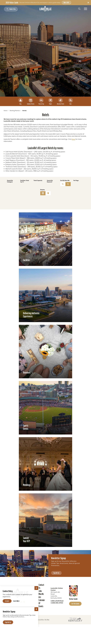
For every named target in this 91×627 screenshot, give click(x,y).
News (71, 104)
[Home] (45, 9)
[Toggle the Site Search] (79, 8)
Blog (20, 104)
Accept (7, 601)
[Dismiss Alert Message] (88, 2)
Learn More (16, 601)
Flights (50, 104)
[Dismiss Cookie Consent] (36, 588)
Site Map (47, 619)
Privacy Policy (40, 619)
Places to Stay (41, 104)
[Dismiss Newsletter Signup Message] (36, 609)
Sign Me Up (56, 573)
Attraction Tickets (60, 104)
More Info (66, 2)
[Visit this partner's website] (75, 619)
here (73, 139)
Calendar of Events (30, 104)
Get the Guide (75, 604)
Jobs (40, 591)
